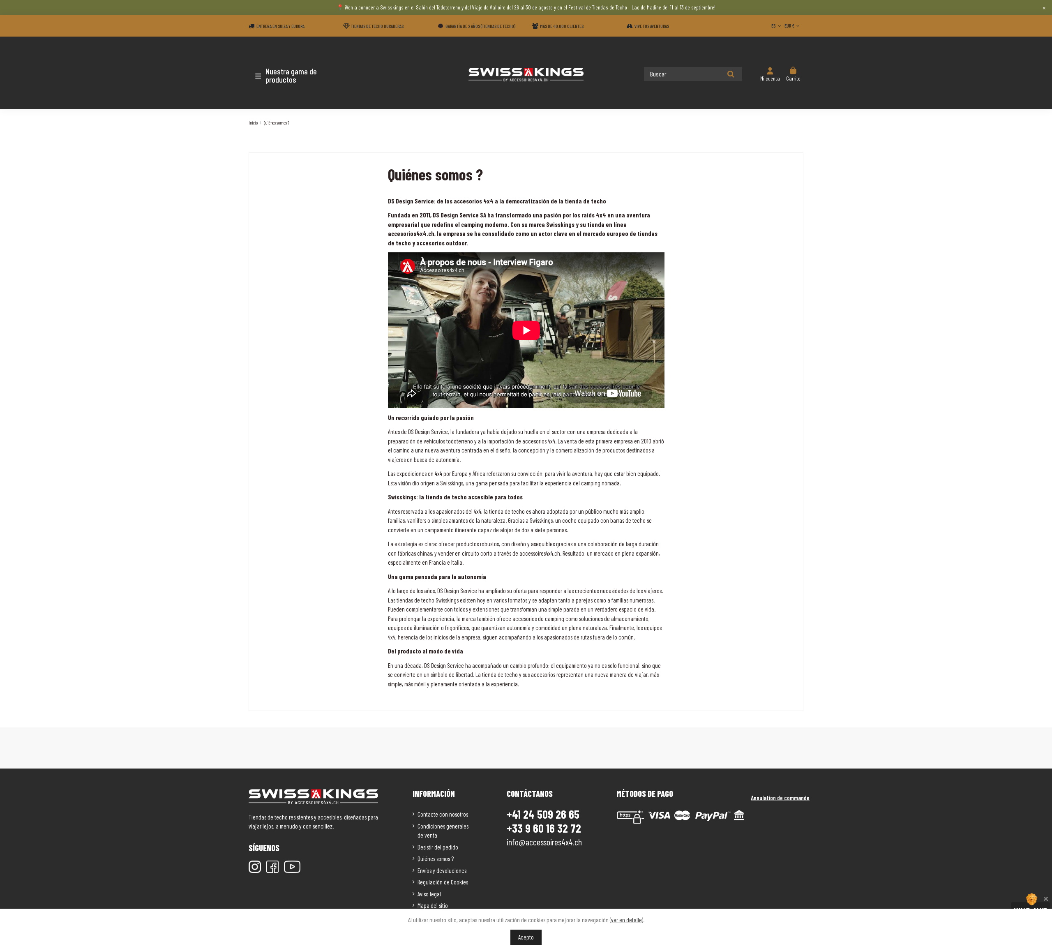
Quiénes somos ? (436, 858)
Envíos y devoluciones (442, 870)
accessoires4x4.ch (539, 553)
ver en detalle (626, 919)
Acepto (526, 937)
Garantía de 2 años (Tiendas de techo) (480, 26)
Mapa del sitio (433, 905)
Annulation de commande (780, 797)
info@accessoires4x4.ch (544, 841)
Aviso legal (429, 894)
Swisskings (451, 483)
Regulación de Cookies (443, 882)
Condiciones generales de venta (443, 830)
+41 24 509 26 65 (543, 814)
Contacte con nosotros (443, 814)
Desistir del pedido (438, 847)
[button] (297, 75)
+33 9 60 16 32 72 (544, 828)
